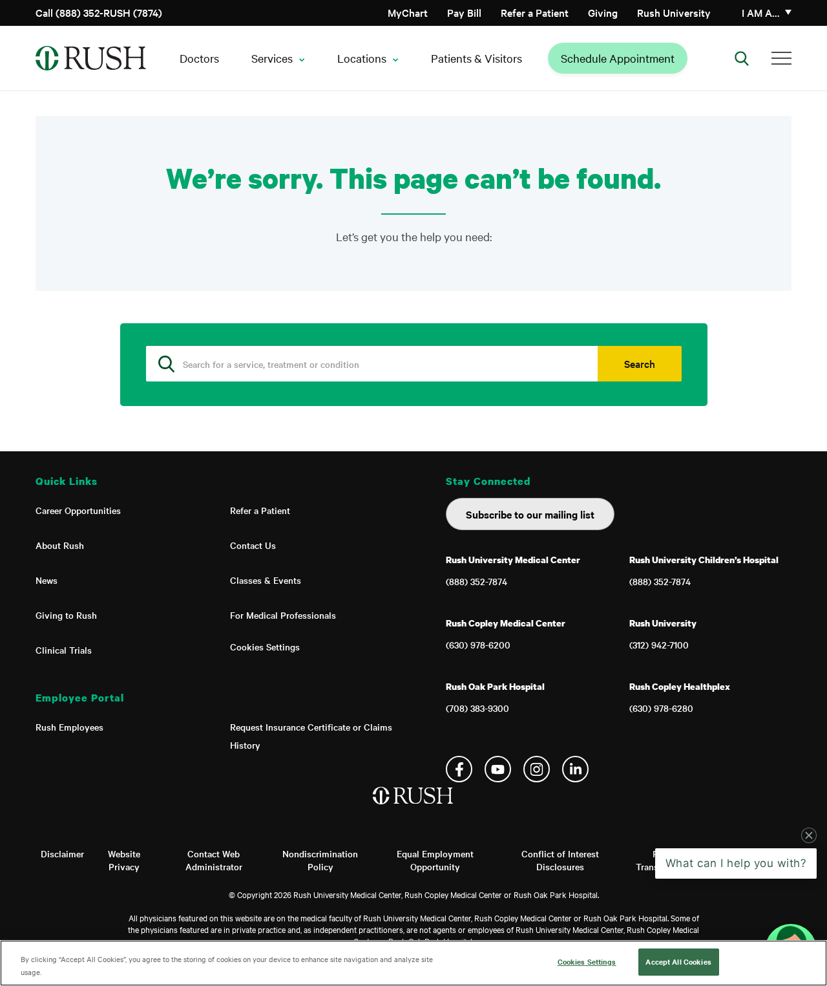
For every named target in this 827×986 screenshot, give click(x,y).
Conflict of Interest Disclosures (560, 860)
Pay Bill (464, 12)
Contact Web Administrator (213, 860)
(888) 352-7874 (476, 581)
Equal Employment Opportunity (435, 860)
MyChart (408, 12)
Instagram (536, 769)
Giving (603, 12)
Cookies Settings (265, 646)
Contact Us (253, 545)
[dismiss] (809, 858)
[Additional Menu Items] (781, 58)
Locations (361, 57)
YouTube (498, 769)
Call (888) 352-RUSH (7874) (99, 12)
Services (272, 57)
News (47, 579)
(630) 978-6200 (478, 644)
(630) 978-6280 (661, 708)
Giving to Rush (66, 614)
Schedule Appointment (618, 57)
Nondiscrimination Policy (320, 860)
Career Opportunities (78, 510)
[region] (413, 963)
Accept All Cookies (678, 961)
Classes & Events (265, 579)
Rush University (674, 12)
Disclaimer (62, 853)
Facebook (459, 769)
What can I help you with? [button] (736, 886)
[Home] (414, 808)
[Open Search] (741, 58)
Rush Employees (69, 726)
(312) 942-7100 (659, 644)
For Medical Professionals (283, 614)
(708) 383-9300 (477, 708)
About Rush (60, 545)
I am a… (761, 12)
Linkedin (575, 769)
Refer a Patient (535, 12)
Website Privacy (124, 860)
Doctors (199, 57)
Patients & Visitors (476, 57)
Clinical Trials (64, 649)
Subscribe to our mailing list (530, 514)
